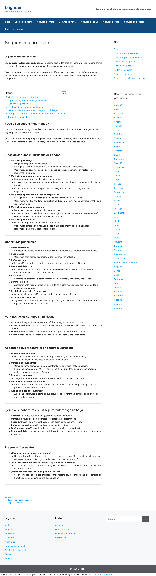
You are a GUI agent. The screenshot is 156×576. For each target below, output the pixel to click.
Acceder (59, 525)
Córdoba (118, 171)
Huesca (118, 200)
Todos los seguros (14, 29)
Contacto (9, 538)
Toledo (117, 287)
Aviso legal (10, 542)
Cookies (9, 554)
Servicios (9, 533)
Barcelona (119, 142)
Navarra (118, 242)
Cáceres (118, 151)
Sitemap (9, 558)
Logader (13, 7)
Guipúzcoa (119, 192)
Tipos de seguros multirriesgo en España (28, 100)
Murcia (117, 237)
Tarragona (119, 279)
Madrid (117, 229)
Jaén (116, 204)
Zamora (118, 304)
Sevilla (117, 271)
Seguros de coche (23, 22)
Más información (98, 574)
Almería (118, 122)
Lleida (117, 221)
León (116, 217)
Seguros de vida (111, 22)
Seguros (11, 497)
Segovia (118, 266)
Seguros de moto (45, 22)
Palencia (118, 250)
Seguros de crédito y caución (20, 500)
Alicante (118, 117)
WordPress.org (62, 538)
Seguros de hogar (67, 22)
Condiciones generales (16, 546)
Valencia (118, 291)
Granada (118, 184)
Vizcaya (118, 300)
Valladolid (119, 295)
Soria (116, 275)
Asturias (118, 126)
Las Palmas (119, 213)
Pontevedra (119, 254)
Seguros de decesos (134, 22)
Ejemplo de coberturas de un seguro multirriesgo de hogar (37, 113)
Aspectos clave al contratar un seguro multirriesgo (33, 110)
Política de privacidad (15, 550)
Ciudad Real (120, 167)
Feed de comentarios (65, 533)
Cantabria (119, 159)
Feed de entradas (64, 529)
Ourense (118, 246)
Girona (117, 180)
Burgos (117, 146)
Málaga (117, 233)
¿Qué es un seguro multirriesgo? (24, 97)
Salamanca (119, 258)
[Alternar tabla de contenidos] (63, 93)
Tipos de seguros (122, 66)
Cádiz (117, 155)
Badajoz (118, 134)
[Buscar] (145, 519)
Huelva (117, 196)
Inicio (7, 22)
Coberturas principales (20, 104)
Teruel (117, 283)
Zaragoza (118, 308)
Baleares (118, 138)
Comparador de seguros (126, 53)
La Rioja (118, 209)
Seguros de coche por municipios (130, 78)
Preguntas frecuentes (18, 117)
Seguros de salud (89, 22)
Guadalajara (120, 188)
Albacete (118, 113)
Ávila (116, 130)
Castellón (118, 163)
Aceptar (110, 574)
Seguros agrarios (15, 503)
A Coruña (118, 105)
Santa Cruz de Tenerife (125, 262)
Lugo (116, 225)
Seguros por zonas (123, 74)
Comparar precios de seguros (128, 57)
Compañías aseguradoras (126, 61)
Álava (117, 109)
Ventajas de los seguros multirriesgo (26, 107)
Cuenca (118, 175)
